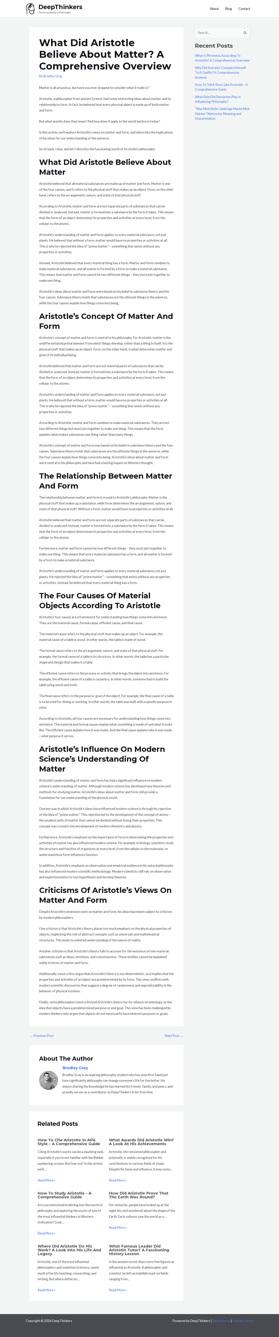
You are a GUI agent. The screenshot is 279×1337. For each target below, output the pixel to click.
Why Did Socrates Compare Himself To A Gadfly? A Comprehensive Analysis (220, 72)
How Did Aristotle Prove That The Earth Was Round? (138, 1195)
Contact (244, 9)
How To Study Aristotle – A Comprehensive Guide (64, 1195)
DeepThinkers (60, 7)
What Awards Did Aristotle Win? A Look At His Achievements (141, 1142)
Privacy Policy (243, 1321)
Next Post (174, 1035)
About (214, 9)
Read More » (46, 1180)
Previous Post (42, 1035)
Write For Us (221, 1321)
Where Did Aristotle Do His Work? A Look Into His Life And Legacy (69, 1250)
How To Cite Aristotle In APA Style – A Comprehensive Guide (69, 1142)
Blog (228, 9)
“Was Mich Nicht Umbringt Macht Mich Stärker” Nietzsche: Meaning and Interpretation (222, 113)
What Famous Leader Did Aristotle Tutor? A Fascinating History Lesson (139, 1250)
